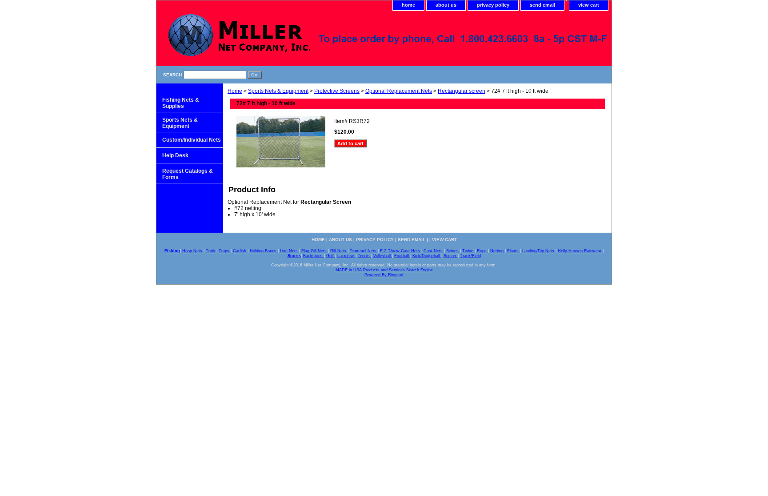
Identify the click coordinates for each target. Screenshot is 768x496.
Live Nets (289, 251)
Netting (497, 251)
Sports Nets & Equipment (278, 91)
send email (542, 5)
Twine (468, 251)
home (408, 5)
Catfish (240, 251)
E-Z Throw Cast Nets (400, 251)
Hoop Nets (193, 251)
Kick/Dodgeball (426, 256)
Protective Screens (337, 91)
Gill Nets (339, 251)
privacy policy (493, 5)
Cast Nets (434, 251)
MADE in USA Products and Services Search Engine (384, 270)
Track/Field (470, 256)
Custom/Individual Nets (191, 140)
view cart (588, 5)
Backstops (313, 256)
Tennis (364, 256)
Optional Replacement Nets (398, 91)
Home (235, 91)
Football (402, 256)
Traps (225, 251)
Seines (453, 251)
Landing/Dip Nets (539, 251)
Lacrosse (346, 256)
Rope (482, 251)
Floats (513, 251)
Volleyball (382, 256)
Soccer (451, 256)
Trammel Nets (364, 251)
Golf (330, 256)
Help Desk (175, 155)
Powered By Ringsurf (384, 275)
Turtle (211, 251)
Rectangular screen (461, 91)
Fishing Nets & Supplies (180, 103)
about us (446, 5)
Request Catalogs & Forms (187, 174)
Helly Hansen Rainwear (580, 251)
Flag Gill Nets (314, 251)
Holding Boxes (264, 251)
